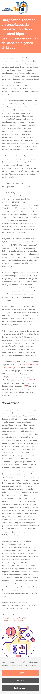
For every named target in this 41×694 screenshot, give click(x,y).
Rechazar (20, 680)
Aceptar (20, 673)
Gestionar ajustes (20, 688)
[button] (38, 7)
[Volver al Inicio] (15, 7)
